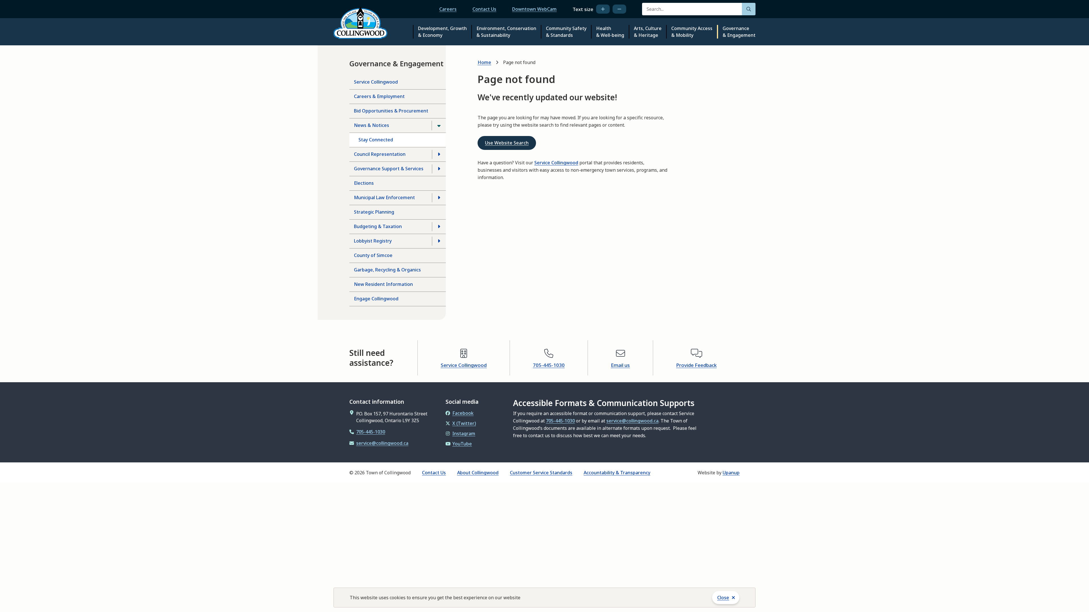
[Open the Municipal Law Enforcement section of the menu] (439, 198)
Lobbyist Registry (373, 241)
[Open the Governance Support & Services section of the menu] (439, 169)
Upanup (731, 472)
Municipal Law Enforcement (384, 197)
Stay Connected (375, 140)
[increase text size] (603, 9)
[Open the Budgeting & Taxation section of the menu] (439, 227)
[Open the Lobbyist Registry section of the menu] (439, 241)
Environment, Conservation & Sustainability (506, 31)
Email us (620, 365)
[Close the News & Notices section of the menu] (439, 125)
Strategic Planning (374, 212)
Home (484, 62)
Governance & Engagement (739, 31)
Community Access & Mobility (691, 31)
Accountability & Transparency (617, 472)
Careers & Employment (379, 96)
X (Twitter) (464, 423)
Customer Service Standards (541, 472)
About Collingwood (478, 472)
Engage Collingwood (376, 299)
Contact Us (484, 9)
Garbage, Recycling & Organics (387, 270)
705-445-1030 (549, 365)
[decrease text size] (619, 9)
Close (723, 597)
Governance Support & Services (388, 168)
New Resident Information (383, 284)
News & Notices (371, 125)
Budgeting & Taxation (378, 226)
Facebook (463, 413)
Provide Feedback (696, 365)
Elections (364, 183)
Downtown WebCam (534, 9)
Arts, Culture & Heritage (648, 31)
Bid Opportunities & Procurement (391, 111)
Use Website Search (507, 143)
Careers (448, 9)
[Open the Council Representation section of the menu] (439, 154)
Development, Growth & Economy (442, 31)
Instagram (463, 433)
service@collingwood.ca (382, 443)
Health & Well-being (610, 31)
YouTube (462, 444)
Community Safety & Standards (566, 31)
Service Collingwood (376, 82)
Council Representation (380, 154)
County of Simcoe (373, 255)
